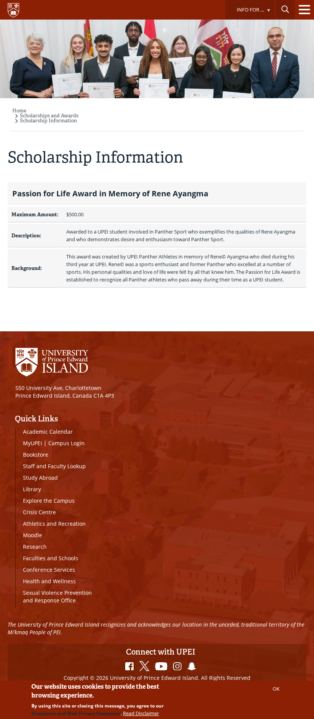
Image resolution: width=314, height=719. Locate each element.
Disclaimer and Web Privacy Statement (76, 713)
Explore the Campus (49, 500)
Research (35, 546)
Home (19, 110)
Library (32, 489)
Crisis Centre (39, 512)
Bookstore (35, 454)
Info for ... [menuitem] (244, 13)
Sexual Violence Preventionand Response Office (57, 596)
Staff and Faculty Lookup (54, 466)
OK (276, 689)
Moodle (32, 535)
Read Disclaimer (141, 713)
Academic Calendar (48, 431)
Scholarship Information (48, 120)
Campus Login (66, 443)
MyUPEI (32, 443)
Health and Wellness (49, 581)
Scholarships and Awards (49, 115)
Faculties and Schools (50, 558)
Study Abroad (40, 477)
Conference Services (49, 569)
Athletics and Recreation (54, 523)
